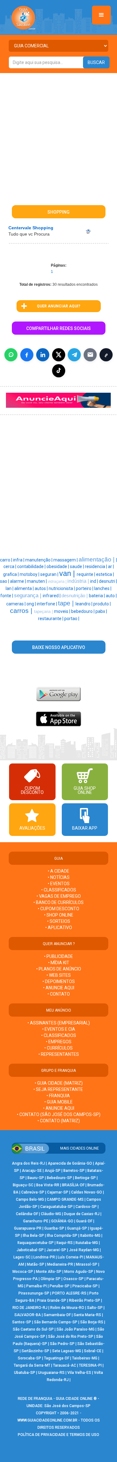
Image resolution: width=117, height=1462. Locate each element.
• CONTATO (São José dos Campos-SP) (58, 1114)
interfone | (47, 603)
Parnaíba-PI (36, 1286)
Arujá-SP (53, 1170)
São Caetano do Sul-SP (33, 1329)
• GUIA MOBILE (58, 1101)
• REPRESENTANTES (58, 1054)
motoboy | (30, 574)
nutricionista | (62, 588)
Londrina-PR (44, 1257)
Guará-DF (84, 1221)
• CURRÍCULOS (58, 1047)
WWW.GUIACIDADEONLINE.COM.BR (47, 1420)
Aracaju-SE (32, 1170)
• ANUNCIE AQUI (58, 987)
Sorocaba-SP (29, 1358)
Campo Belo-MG (30, 1199)
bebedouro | (83, 611)
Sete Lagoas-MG (66, 1351)
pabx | (101, 611)
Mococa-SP (22, 1271)
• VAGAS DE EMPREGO (59, 896)
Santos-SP (21, 1322)
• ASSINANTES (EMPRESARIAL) (58, 1022)
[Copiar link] (106, 354)
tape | (67, 603)
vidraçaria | (57, 581)
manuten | (37, 581)
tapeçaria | (44, 611)
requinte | (86, 574)
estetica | (105, 574)
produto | (102, 603)
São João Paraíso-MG (75, 1329)
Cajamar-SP (57, 1192)
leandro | (84, 603)
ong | (32, 603)
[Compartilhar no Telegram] (74, 354)
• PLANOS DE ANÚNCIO (58, 968)
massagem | (66, 559)
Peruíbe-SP (60, 1286)
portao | (71, 618)
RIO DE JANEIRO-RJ (29, 1307)
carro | (6, 559)
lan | (10, 588)
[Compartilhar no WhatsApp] (10, 354)
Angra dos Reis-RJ (28, 1163)
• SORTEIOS (58, 921)
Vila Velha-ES (79, 1372)
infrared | (52, 595)
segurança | (28, 595)
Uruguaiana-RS (51, 1372)
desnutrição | (75, 595)
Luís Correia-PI (70, 1257)
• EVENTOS (59, 883)
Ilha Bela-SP (33, 1235)
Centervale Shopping (30, 227)
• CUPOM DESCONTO (58, 908)
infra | (19, 559)
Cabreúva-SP (32, 1192)
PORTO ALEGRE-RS (69, 1293)
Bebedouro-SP (59, 1178)
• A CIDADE (58, 871)
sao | (5, 581)
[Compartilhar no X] (58, 354)
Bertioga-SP (85, 1178)
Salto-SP (95, 1307)
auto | (111, 595)
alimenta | (24, 588)
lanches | (102, 588)
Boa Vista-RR (47, 1185)
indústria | (78, 581)
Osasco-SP (73, 1279)
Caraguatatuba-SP (56, 1206)
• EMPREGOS (58, 1041)
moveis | (62, 611)
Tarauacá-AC (64, 1365)
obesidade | (58, 566)
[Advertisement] (58, 135)
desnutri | (108, 581)
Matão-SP (35, 1264)
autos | (42, 588)
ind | (94, 581)
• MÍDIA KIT (58, 962)
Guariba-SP (54, 1228)
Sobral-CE (92, 1351)
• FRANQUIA (58, 1095)
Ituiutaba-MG (87, 1243)
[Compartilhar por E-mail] (90, 354)
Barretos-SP (74, 1170)
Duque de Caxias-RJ (82, 1214)
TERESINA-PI (90, 1365)
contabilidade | (31, 566)
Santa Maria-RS (87, 1315)
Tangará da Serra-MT (32, 1365)
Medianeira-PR (60, 1264)
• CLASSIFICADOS (58, 889)
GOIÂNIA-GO (62, 1221)
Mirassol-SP (86, 1264)
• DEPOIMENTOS (58, 981)
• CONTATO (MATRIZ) (58, 1120)
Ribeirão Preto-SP (84, 1300)
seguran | (49, 574)
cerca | (10, 566)
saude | (77, 566)
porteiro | (85, 588)
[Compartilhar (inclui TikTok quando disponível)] (58, 370)
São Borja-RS (91, 1322)
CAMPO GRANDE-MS (65, 1199)
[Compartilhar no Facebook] (26, 354)
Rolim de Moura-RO (67, 1307)
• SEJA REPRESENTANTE (58, 1089)
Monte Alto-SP (48, 1271)
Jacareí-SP (56, 1250)
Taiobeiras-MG (84, 1358)
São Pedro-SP (62, 1344)
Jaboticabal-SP (30, 1250)
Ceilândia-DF (27, 1214)
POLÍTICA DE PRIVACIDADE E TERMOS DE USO (58, 1435)
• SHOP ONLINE (58, 914)
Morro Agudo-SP (78, 1271)
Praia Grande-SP (51, 1300)
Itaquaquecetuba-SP (35, 1243)
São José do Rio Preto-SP (70, 1336)
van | (68, 573)
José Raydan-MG (84, 1250)
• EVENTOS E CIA (58, 1029)
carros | (22, 610)
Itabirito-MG (90, 1235)
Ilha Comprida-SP (62, 1235)
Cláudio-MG (51, 1214)
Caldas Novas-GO (86, 1192)
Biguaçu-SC (23, 1185)
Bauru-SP (35, 1178)
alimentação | (97, 559)
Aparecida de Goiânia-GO (70, 1163)
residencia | (96, 566)
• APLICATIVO (58, 927)
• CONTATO (58, 994)
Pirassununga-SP (33, 1293)
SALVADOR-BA (27, 1315)
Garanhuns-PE (35, 1221)
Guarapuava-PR (27, 1228)
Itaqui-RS (64, 1243)
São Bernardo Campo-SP (55, 1322)
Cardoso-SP (86, 1206)
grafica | (11, 574)
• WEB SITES (58, 975)
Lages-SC (22, 1257)
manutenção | (39, 559)
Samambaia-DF (57, 1315)
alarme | (18, 581)
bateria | (97, 595)
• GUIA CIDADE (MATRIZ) (59, 1083)
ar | (111, 566)
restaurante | (51, 618)
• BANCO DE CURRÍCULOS (58, 902)
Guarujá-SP (77, 1228)
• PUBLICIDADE (58, 956)
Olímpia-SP (51, 1279)
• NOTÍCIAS (59, 877)
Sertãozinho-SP (35, 1351)
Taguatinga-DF (56, 1358)
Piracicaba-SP (85, 1286)
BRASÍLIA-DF (73, 1185)
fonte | (7, 595)
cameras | (16, 603)
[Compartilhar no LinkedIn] (42, 354)
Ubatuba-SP (24, 1372)
